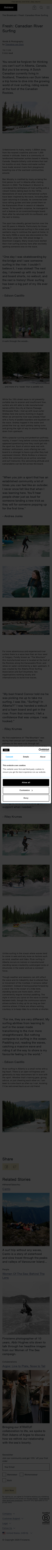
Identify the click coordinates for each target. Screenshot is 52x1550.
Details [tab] (26, 757)
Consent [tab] (9, 757)
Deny (26, 798)
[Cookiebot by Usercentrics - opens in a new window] (38, 750)
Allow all (26, 782)
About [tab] (42, 757)
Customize (25, 790)
